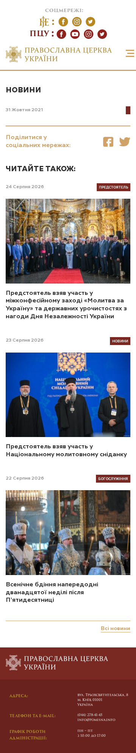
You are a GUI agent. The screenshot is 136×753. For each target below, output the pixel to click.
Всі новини (115, 628)
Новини (23, 90)
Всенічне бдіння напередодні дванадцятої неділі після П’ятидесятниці (52, 593)
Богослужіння (113, 478)
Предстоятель (113, 187)
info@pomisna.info (96, 720)
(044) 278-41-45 (89, 715)
